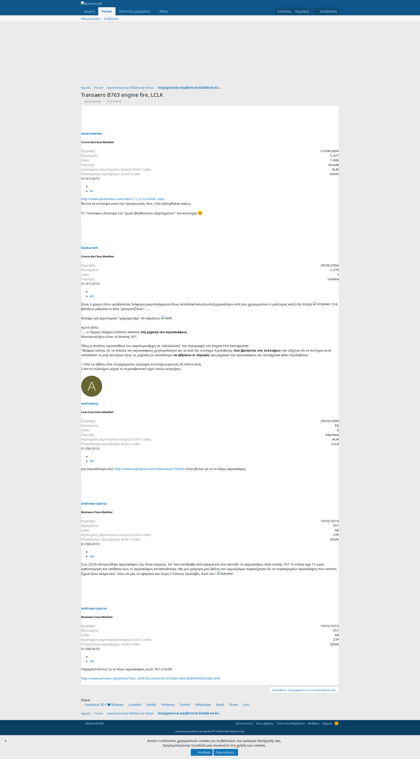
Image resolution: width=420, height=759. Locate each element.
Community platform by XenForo (210, 731)
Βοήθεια (313, 723)
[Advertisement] (210, 55)
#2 (92, 296)
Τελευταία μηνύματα (134, 11)
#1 (92, 191)
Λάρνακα (332, 434)
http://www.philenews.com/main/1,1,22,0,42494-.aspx (122, 199)
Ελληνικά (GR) (94, 723)
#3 (92, 461)
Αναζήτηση (111, 19)
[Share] (91, 186)
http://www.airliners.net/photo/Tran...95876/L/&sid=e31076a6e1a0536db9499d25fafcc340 (150, 678)
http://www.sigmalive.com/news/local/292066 (149, 469)
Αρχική (89, 11)
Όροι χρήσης (264, 723)
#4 (92, 556)
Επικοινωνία (244, 723)
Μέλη (163, 11)
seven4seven (92, 101)
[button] (153, 11)
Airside (333, 164)
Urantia (333, 279)
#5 (92, 661)
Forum (107, 11)
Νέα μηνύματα (90, 19)
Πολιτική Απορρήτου (290, 723)
